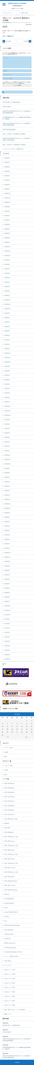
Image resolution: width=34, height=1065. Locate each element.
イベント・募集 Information (11, 956)
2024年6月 (7, 273)
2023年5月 (7, 331)
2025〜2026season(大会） (11, 890)
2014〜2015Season (9, 788)
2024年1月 (7, 295)
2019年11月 (7, 504)
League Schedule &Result (11, 912)
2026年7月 (7, 162)
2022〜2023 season (9, 859)
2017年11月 (7, 610)
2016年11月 (7, 659)
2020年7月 (7, 477)
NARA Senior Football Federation (17, 4)
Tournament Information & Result (13, 952)
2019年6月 (7, 526)
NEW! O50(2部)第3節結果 (9, 129)
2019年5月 (7, 530)
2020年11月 (7, 459)
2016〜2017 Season (9, 796)
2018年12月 (7, 552)
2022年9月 (7, 366)
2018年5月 (7, 583)
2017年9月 (7, 619)
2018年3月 (7, 592)
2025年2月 (7, 238)
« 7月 (7, 737)
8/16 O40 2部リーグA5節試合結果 (11, 102)
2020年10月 (7, 464)
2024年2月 (7, 291)
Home (5, 907)
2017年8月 (7, 623)
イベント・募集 (8, 747)
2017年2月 (7, 645)
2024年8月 (7, 264)
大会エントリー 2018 (9, 974)
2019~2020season (9, 832)
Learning (6, 916)
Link (5, 921)
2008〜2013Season (9, 783)
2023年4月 (7, 335)
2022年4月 (7, 388)
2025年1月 (7, 242)
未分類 (4, 26)
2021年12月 (7, 406)
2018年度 (6, 823)
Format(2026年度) (8, 898)
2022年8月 (7, 371)
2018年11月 (7, 557)
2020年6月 (7, 481)
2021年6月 (7, 433)
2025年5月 (7, 224)
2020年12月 (7, 455)
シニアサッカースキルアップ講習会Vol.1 (13, 149)
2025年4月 (7, 229)
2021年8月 (7, 424)
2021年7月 (7, 428)
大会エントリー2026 (9, 1000)
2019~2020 (7, 827)
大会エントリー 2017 (9, 969)
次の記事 (25, 41)
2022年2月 (7, 397)
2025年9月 (7, 206)
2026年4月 (7, 175)
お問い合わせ (7, 960)
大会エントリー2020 (9, 983)
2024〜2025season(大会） (11, 881)
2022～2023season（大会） (11, 863)
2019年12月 (7, 499)
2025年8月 (7, 211)
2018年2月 (7, 597)
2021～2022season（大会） (11, 854)
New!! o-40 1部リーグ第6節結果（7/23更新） (14, 144)
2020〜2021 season (9, 841)
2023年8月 (7, 317)
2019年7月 (7, 521)
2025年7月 (7, 215)
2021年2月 (7, 446)
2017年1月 (7, 650)
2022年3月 (7, 393)
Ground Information (9, 903)
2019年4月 (7, 535)
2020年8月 (7, 472)
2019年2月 (7, 543)
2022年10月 (7, 362)
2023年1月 (7, 348)
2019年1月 (7, 548)
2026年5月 (7, 171)
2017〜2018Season (9, 810)
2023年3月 (7, 339)
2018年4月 (7, 588)
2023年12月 (7, 300)
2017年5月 (7, 632)
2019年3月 (7, 539)
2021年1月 (7, 450)
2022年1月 (7, 402)
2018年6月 (7, 579)
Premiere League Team (10, 947)
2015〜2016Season (9, 792)
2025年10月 (7, 202)
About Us (6, 894)
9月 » (26, 737)
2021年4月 (7, 441)
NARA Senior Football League (11, 925)
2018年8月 (7, 570)
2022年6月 (7, 379)
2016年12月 (7, 654)
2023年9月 (7, 313)
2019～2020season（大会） (11, 836)
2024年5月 (7, 277)
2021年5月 (7, 437)
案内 (5, 756)
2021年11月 (7, 410)
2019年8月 (7, 517)
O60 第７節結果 (7, 106)
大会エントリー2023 (9, 996)
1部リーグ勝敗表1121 (8, 36)
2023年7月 (7, 322)
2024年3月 (7, 286)
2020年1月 (7, 495)
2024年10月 (7, 255)
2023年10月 (7, 308)
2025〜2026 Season (9, 885)
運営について (7, 1014)
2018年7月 (7, 575)
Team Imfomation (8, 929)
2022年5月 (7, 384)
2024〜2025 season (9, 876)
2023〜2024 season (9, 867)
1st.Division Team (9, 934)
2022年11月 (7, 357)
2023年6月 (7, 326)
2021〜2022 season (9, 850)
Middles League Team (10, 943)
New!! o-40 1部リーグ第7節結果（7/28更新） (14, 134)
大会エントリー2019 (9, 978)
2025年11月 (7, 198)
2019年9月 (7, 512)
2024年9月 (7, 260)
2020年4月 (7, 486)
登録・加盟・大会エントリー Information (14, 1009)
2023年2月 (7, 344)
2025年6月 (7, 220)
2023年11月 (7, 304)
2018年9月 (7, 566)
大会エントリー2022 (9, 992)
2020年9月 (7, 468)
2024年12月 (7, 246)
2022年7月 (7, 375)
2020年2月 (7, 490)
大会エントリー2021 (9, 987)
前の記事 (8, 41)
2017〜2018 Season (9, 805)
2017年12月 (7, 606)
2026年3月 (7, 180)
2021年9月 (7, 419)
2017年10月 (7, 614)
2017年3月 (7, 641)
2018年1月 (7, 601)
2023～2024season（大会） (11, 872)
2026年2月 (7, 184)
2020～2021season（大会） (11, 845)
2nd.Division (7, 938)
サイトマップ (7, 965)
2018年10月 (7, 561)
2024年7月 (7, 268)
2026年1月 (7, 189)
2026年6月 (7, 167)
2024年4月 (7, 282)
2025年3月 (7, 233)
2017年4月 (7, 637)
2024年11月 (7, 251)
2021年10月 (7, 415)
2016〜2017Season (9, 801)
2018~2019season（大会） (11, 819)
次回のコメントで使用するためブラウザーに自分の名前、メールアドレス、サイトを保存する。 (17, 82)
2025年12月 (7, 193)
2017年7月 (7, 628)
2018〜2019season (9, 814)
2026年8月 (7, 158)
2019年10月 (7, 508)
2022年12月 (7, 353)
